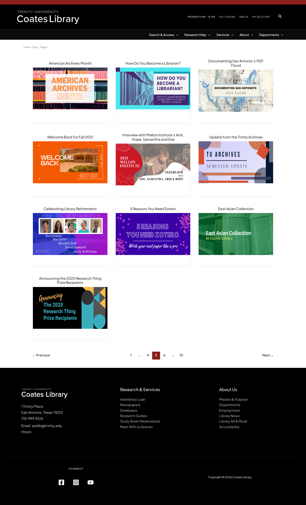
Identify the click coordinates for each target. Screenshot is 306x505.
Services (222, 35)
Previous (41, 355)
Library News (229, 416)
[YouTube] (90, 482)
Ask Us (243, 17)
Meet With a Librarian (136, 427)
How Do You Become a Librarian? (153, 63)
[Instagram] (76, 482)
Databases (128, 410)
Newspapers (130, 405)
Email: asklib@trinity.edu (41, 425)
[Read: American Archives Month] (70, 88)
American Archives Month (70, 63)
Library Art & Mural (233, 421)
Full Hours (227, 17)
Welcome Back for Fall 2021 (70, 137)
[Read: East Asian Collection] (236, 233)
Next (268, 355)
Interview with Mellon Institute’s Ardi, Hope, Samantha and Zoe (153, 137)
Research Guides (133, 416)
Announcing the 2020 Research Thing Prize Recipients (70, 280)
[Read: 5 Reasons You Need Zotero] (153, 233)
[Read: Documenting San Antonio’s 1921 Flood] (236, 90)
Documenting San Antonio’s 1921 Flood (235, 63)
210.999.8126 (32, 418)
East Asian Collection (236, 208)
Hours (26, 431)
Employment (229, 410)
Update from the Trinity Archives (236, 137)
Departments (269, 35)
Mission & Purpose (233, 399)
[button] (280, 16)
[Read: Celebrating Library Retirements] (70, 233)
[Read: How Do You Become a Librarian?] (153, 88)
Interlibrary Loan (132, 399)
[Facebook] (61, 482)
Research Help (195, 35)
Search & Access (161, 35)
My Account (261, 17)
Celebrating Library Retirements (70, 208)
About (244, 35)
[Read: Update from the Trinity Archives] (236, 162)
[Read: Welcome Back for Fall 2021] (70, 162)
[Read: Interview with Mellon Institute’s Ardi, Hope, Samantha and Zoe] (153, 164)
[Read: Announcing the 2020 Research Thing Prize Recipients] (70, 307)
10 (181, 355)
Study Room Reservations (140, 421)
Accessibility (229, 427)
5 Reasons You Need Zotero (153, 208)
